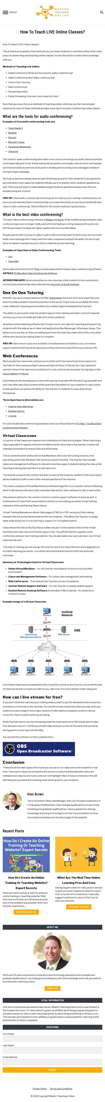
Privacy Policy (40, 1088)
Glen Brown (35, 794)
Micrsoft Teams (16, 142)
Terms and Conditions (61, 1088)
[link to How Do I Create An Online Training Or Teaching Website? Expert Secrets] (26, 854)
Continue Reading (26, 912)
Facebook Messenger (19, 147)
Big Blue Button (16, 411)
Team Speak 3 (15, 128)
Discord (12, 137)
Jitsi (10, 256)
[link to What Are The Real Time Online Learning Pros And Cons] (78, 854)
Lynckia (12, 416)
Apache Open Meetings (20, 406)
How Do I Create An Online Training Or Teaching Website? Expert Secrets (26, 883)
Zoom (61, 219)
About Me (52, 988)
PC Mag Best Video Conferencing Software (35, 273)
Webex (49, 219)
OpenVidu (13, 261)
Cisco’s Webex (10, 374)
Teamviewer (55, 298)
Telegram (13, 151)
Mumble (12, 133)
